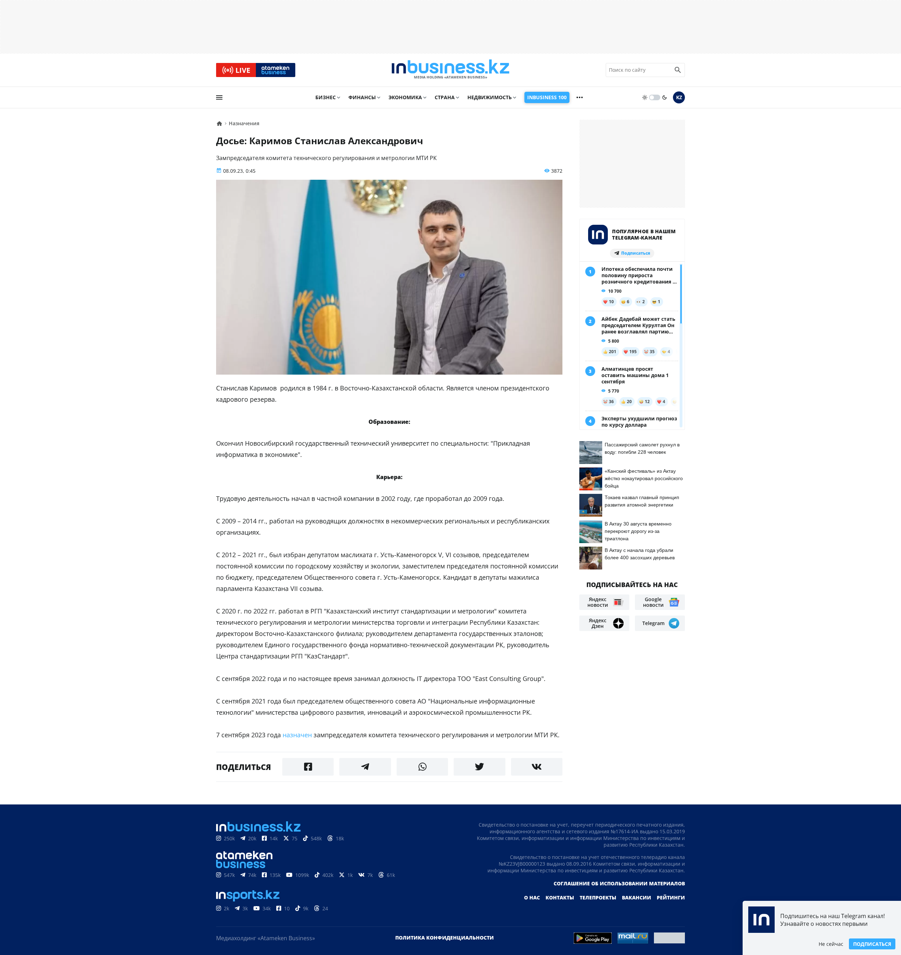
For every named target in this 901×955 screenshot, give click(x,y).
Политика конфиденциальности (444, 937)
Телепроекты (598, 897)
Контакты (560, 897)
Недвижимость (489, 97)
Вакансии (636, 897)
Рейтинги (671, 897)
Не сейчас (831, 944)
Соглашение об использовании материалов (619, 883)
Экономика (405, 97)
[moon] (664, 97)
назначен (297, 735)
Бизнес (325, 97)
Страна (445, 97)
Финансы (362, 97)
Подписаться (872, 944)
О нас (532, 897)
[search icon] (678, 70)
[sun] (645, 97)
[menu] (219, 97)
